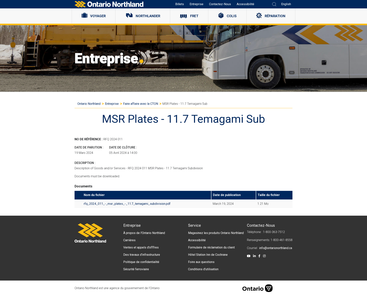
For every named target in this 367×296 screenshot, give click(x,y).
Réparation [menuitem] (275, 16)
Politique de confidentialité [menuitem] (141, 262)
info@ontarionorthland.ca (275, 248)
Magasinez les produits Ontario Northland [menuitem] (216, 233)
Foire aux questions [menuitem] (201, 262)
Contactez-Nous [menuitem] (220, 4)
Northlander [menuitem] (148, 16)
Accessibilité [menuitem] (245, 4)
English (286, 4)
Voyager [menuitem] (98, 16)
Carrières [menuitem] (129, 240)
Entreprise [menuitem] (196, 4)
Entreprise (112, 104)
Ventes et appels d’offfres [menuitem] (141, 247)
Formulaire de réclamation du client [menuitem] (211, 247)
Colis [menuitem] (232, 16)
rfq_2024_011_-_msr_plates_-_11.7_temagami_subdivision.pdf (127, 204)
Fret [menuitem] (194, 16)
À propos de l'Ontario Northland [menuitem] (144, 233)
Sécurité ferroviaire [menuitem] (136, 269)
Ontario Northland (89, 104)
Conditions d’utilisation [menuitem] (203, 269)
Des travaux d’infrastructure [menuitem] (141, 254)
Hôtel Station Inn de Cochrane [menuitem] (208, 254)
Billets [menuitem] (179, 4)
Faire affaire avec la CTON (140, 104)
